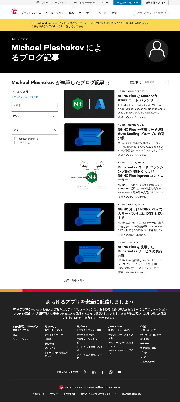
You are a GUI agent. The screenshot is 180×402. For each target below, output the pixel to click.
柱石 (16, 116)
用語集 (48, 339)
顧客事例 (49, 343)
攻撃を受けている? (155, 2)
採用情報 (144, 339)
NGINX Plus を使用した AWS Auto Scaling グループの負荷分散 (141, 133)
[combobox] (155, 82)
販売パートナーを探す (119, 330)
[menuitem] (42, 2)
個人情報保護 (69, 394)
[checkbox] (15, 138)
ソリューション (21, 339)
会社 (14, 39)
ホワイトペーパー (54, 334)
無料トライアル (21, 330)
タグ (16, 130)
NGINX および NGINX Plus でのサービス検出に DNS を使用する (141, 213)
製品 (15, 334)
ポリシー (54, 394)
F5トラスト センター (151, 334)
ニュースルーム (148, 361)
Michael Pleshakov (135, 117)
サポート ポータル (86, 334)
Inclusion (144, 343)
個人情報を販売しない (132, 394)
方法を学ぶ (128, 313)
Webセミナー (51, 348)
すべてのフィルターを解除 (25, 96)
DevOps (24, 142)
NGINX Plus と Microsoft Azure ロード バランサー (137, 98)
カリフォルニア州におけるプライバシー (98, 394)
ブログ (24, 39)
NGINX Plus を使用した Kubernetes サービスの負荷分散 (140, 251)
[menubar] (90, 2)
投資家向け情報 (148, 348)
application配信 (28, 138)
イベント (144, 357)
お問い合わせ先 (148, 330)
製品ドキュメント (54, 330)
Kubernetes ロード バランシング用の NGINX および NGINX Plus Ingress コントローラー (141, 173)
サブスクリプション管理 (89, 330)
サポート (106, 2)
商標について (38, 394)
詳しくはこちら (75, 26)
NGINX (122, 91)
